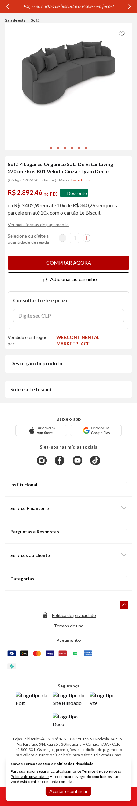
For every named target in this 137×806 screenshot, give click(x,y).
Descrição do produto (36, 363)
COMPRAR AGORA (68, 262)
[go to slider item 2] (65, 148)
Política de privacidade (74, 615)
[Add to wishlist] (122, 33)
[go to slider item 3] (72, 148)
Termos (89, 771)
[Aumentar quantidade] (86, 238)
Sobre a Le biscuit (31, 389)
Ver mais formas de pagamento (38, 224)
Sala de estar (16, 20)
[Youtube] (77, 460)
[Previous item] (7, 6)
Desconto (77, 193)
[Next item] (129, 6)
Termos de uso (68, 625)
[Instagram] (41, 460)
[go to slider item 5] (86, 148)
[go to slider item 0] (51, 148)
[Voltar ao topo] (124, 605)
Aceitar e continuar (68, 791)
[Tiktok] (95, 460)
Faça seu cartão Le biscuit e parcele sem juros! (68, 6)
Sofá (35, 20)
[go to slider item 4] (79, 148)
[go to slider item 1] (58, 148)
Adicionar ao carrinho (73, 279)
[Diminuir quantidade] (62, 238)
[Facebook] (59, 460)
